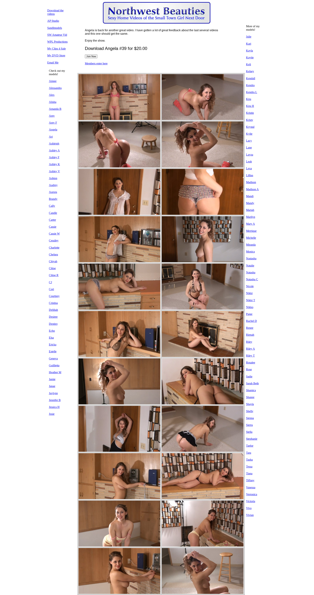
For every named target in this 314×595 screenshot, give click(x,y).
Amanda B (55, 108)
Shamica (251, 390)
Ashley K (54, 164)
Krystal (250, 126)
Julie (248, 36)
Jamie (52, 379)
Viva (248, 508)
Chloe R (54, 275)
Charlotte (54, 247)
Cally (52, 205)
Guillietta (54, 365)
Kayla (249, 50)
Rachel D (251, 320)
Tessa (249, 466)
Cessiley (54, 240)
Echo (52, 330)
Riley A (250, 348)
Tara (248, 452)
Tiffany (250, 480)
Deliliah (53, 309)
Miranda (251, 244)
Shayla (250, 404)
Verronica (251, 494)
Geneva (53, 358)
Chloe (52, 268)
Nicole (250, 286)
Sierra (249, 425)
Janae (52, 386)
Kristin (250, 112)
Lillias (249, 175)
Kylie (249, 133)
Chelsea (53, 254)
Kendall (250, 78)
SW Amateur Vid (57, 34)
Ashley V (54, 171)
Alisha (52, 101)
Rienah (250, 334)
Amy (52, 115)
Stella (249, 431)
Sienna (250, 418)
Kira (248, 99)
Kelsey (250, 71)
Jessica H (54, 407)
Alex (52, 94)
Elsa (51, 337)
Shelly (249, 411)
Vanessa (250, 487)
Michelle (251, 237)
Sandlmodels (54, 27)
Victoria (250, 501)
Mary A (250, 223)
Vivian (250, 515)
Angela (53, 129)
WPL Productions (57, 41)
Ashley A (54, 150)
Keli (248, 64)
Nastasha (251, 258)
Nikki (249, 293)
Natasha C (252, 279)
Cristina (53, 302)
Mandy (250, 203)
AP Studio (53, 20)
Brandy (53, 198)
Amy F (53, 122)
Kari (248, 43)
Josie (52, 413)
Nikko (249, 307)
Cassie (52, 226)
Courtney (54, 296)
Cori (51, 289)
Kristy (249, 119)
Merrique (251, 230)
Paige (249, 314)
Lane (249, 147)
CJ (50, 282)
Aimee (53, 81)
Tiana (249, 473)
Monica (250, 251)
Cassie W (54, 233)
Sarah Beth (252, 383)
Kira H (250, 105)
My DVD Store (56, 55)
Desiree (53, 316)
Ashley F (54, 157)
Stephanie (251, 438)
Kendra (250, 85)
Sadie (249, 376)
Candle (53, 212)
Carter (52, 219)
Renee (249, 327)
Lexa (249, 168)
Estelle (53, 351)
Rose (249, 369)
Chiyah (53, 261)
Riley (249, 341)
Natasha (250, 272)
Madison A (252, 189)
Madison (251, 182)
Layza (249, 154)
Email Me (53, 62)
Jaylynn (53, 393)
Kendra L (251, 92)
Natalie (250, 265)
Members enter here (96, 63)
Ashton (53, 178)
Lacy (249, 140)
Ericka (52, 344)
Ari (51, 136)
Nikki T (250, 300)
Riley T (250, 355)
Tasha (249, 459)
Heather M (55, 372)
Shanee (250, 397)
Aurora (53, 192)
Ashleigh (54, 143)
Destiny (53, 323)
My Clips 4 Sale (56, 48)
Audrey (53, 185)
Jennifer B (55, 400)
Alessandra (55, 88)
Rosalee (250, 362)
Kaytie (250, 57)
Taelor (249, 445)
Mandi (249, 196)
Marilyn (250, 216)
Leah (249, 161)
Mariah (250, 210)
